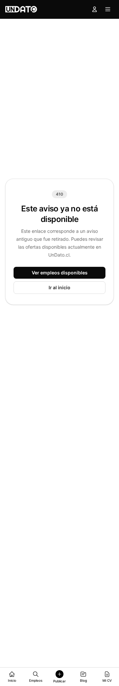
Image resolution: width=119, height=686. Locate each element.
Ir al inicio (59, 287)
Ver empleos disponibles (60, 272)
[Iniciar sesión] (94, 9)
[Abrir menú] (108, 9)
